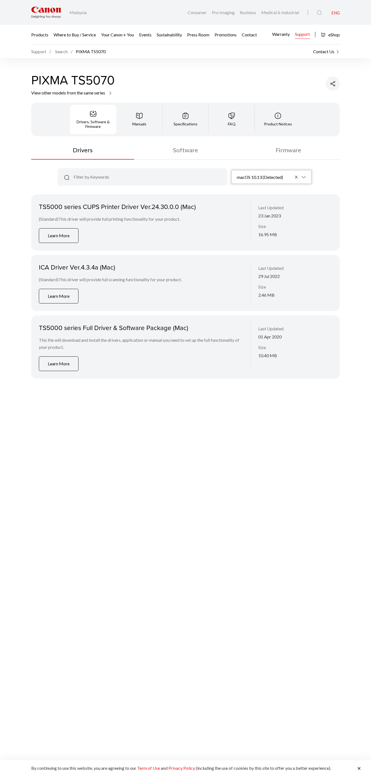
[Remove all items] (296, 177)
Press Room (198, 34)
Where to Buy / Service (75, 34)
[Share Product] (333, 84)
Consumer (197, 12)
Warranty (281, 33)
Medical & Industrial (280, 12)
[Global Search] (319, 12)
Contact (249, 34)
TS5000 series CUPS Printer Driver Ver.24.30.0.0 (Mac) (117, 206)
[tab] (93, 119)
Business (248, 12)
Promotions (226, 34)
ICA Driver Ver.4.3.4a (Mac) (77, 267)
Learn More (59, 235)
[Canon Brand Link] (46, 12)
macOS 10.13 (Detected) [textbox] (260, 177)
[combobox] (271, 177)
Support (302, 33)
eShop (334, 34)
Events (145, 34)
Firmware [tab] (288, 150)
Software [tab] (185, 150)
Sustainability (169, 34)
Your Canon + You (117, 34)
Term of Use (148, 768)
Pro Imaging (223, 12)
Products (39, 34)
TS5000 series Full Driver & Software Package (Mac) (113, 327)
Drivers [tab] (83, 150)
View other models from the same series (68, 92)
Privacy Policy (181, 768)
